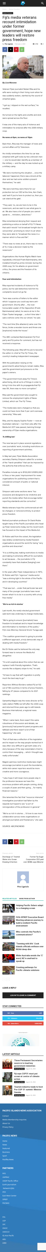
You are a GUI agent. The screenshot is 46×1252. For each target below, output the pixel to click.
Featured (5, 911)
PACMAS (5, 1203)
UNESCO (5, 1232)
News (4, 1144)
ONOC (5, 1228)
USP (4, 1221)
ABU (4, 1239)
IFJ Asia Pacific (8, 1235)
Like (40, 1013)
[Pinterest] (16, 49)
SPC (4, 1224)
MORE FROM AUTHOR (27, 899)
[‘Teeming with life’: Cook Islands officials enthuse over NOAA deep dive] (8, 946)
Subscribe (38, 1023)
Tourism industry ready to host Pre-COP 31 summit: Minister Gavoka (28, 1089)
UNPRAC (5, 1177)
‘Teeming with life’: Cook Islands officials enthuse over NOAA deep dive (30, 946)
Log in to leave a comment (23, 995)
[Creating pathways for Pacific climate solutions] (8, 970)
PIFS (4, 1173)
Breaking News (19, 1069)
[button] (4, 3)
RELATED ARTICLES (9, 899)
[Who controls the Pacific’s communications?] (8, 934)
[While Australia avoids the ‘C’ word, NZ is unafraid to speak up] (8, 958)
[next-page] (7, 979)
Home (4, 9)
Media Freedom (14, 9)
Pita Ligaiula (9, 44)
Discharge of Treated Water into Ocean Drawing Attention (11, 859)
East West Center (9, 1195)
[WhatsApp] (21, 49)
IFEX (4, 1192)
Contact (5, 1116)
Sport (4, 1156)
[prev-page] (4, 979)
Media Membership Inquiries (14, 1119)
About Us (6, 1123)
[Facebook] (4, 49)
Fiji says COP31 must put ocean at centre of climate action (26, 1076)
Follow (39, 1018)
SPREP (4, 1199)
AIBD (4, 1243)
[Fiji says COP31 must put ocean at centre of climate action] (7, 1077)
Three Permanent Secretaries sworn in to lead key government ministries (28, 1063)
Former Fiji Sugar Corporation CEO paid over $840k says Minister (33, 859)
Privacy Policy (7, 1127)
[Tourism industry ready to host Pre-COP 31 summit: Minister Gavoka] (7, 1090)
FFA (3, 1217)
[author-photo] (23, 883)
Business (6, 1152)
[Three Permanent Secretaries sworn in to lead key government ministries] (7, 1064)
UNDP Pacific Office (10, 1181)
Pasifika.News (8, 1159)
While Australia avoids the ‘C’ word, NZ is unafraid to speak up (29, 958)
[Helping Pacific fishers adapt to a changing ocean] (8, 908)
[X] (10, 49)
